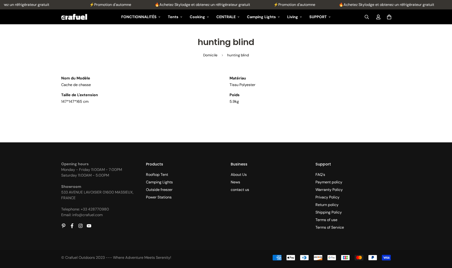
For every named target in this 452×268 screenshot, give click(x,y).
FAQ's (320, 174)
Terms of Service (329, 227)
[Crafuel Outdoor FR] (74, 17)
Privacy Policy (327, 197)
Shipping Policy (328, 212)
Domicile (210, 55)
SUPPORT (318, 16)
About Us (239, 174)
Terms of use (326, 219)
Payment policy (328, 182)
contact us (240, 189)
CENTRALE (226, 16)
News (235, 182)
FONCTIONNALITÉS (139, 16)
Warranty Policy (329, 189)
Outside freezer (159, 189)
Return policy (327, 204)
